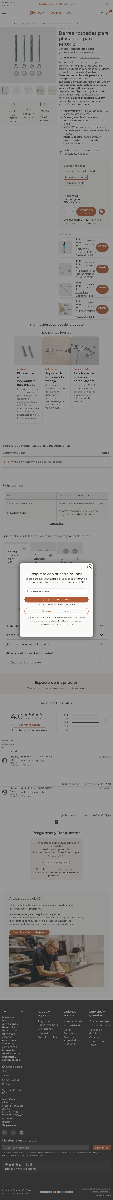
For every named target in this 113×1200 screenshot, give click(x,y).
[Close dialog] (89, 566)
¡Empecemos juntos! (56, 599)
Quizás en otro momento (56, 611)
